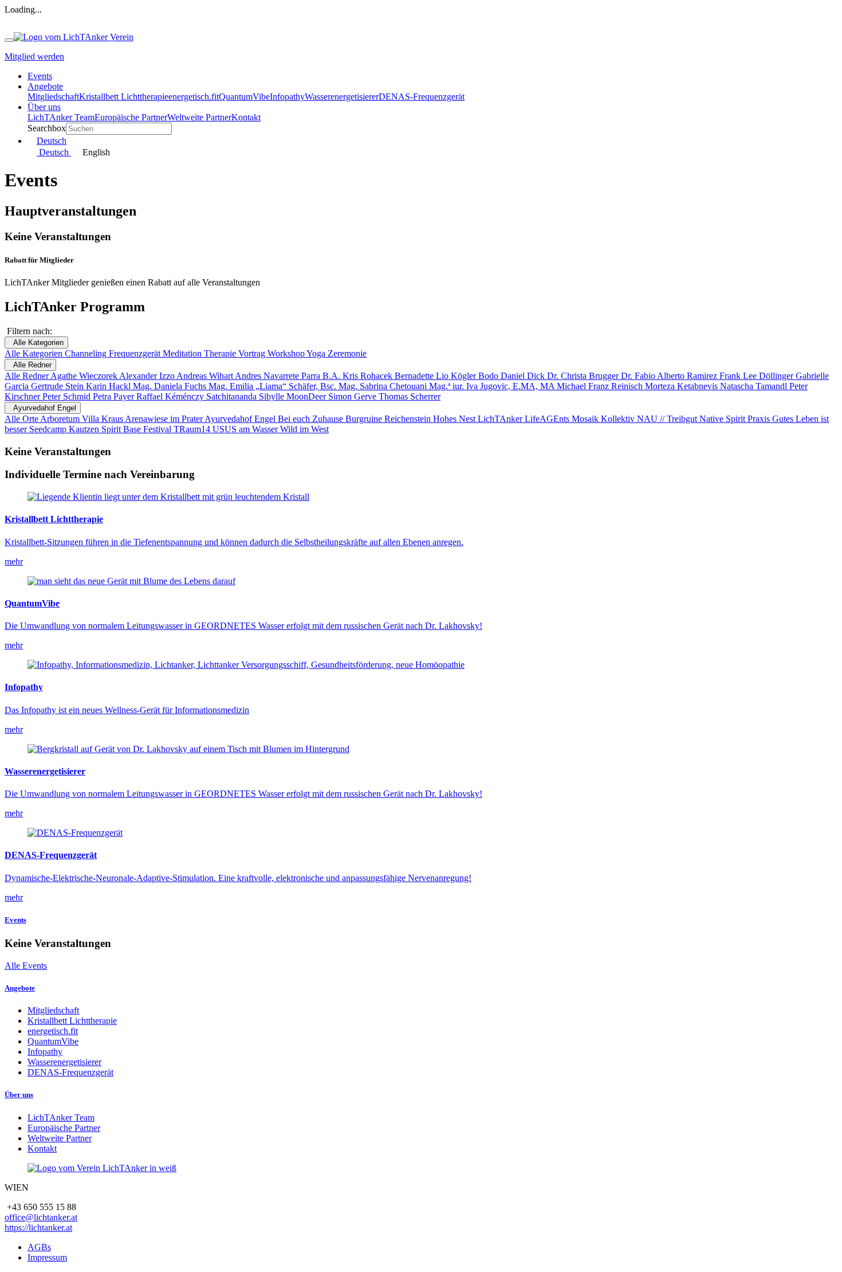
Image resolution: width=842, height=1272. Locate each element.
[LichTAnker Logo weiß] (101, 1168)
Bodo (489, 376)
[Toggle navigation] (9, 40)
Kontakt (42, 1148)
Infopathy (44, 1051)
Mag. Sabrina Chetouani (384, 386)
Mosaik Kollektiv (604, 419)
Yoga (317, 353)
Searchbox (46, 128)
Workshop (286, 353)
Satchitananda (232, 396)
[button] (45, 86)
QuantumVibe (52, 1041)
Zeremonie (347, 353)
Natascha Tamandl (754, 386)
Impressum (47, 1257)
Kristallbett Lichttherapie (72, 1021)
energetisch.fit (52, 1031)
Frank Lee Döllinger (757, 376)
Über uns (19, 1094)
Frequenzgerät (136, 353)
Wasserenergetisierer (64, 1062)
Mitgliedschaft (53, 1010)
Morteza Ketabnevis (682, 386)
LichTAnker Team (61, 1117)
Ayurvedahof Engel (42, 408)
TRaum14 (193, 429)
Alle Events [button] (26, 965)
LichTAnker (501, 419)
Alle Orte (22, 419)
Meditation (183, 353)
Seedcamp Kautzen (65, 429)
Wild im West (304, 429)
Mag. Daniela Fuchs (170, 386)
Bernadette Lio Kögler (436, 376)
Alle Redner (30, 365)
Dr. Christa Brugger (584, 376)
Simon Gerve (353, 396)
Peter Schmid (67, 396)
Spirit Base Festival (137, 429)
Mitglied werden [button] (34, 56)
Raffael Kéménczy (171, 396)
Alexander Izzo (147, 376)
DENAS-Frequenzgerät (70, 1072)
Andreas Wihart (205, 376)
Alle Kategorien (36, 342)
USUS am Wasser (246, 429)
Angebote (20, 988)
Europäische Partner (63, 1128)
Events (15, 919)
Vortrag (252, 353)
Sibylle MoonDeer (293, 396)
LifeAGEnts (548, 419)
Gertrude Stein (58, 386)
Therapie (221, 353)
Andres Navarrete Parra (278, 376)
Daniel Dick (524, 376)
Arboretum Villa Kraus (82, 419)
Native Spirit (723, 419)
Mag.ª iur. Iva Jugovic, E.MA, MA (493, 386)
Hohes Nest (455, 419)
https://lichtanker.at (38, 1227)
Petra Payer (114, 396)
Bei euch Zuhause (311, 419)
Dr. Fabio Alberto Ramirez (670, 376)
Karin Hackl (109, 386)
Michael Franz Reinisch (601, 386)
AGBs (39, 1247)
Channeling (87, 353)
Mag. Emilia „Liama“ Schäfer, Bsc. (273, 386)
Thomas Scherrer (409, 396)
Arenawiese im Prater (164, 419)
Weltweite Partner (59, 1138)
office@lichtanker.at (41, 1217)
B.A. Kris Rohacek (358, 376)
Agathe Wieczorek (84, 376)
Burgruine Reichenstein (389, 419)
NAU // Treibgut (668, 419)
